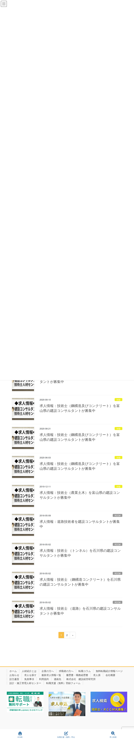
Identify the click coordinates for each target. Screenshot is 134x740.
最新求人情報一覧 (51, 675)
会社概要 (110, 675)
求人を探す (30, 675)
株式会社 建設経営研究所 (81, 679)
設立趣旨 (14, 679)
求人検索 (113, 737)
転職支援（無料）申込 (66, 737)
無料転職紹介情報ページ (109, 671)
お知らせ (14, 675)
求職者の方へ (66, 671)
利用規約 (44, 679)
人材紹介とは (29, 671)
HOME (20, 737)
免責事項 (29, 679)
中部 (118, 399)
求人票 (96, 675)
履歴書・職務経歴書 (77, 675)
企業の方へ (48, 671)
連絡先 (57, 679)
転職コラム (85, 671)
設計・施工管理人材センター (25, 683)
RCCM (117, 515)
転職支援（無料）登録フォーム (63, 683)
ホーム (13, 671)
